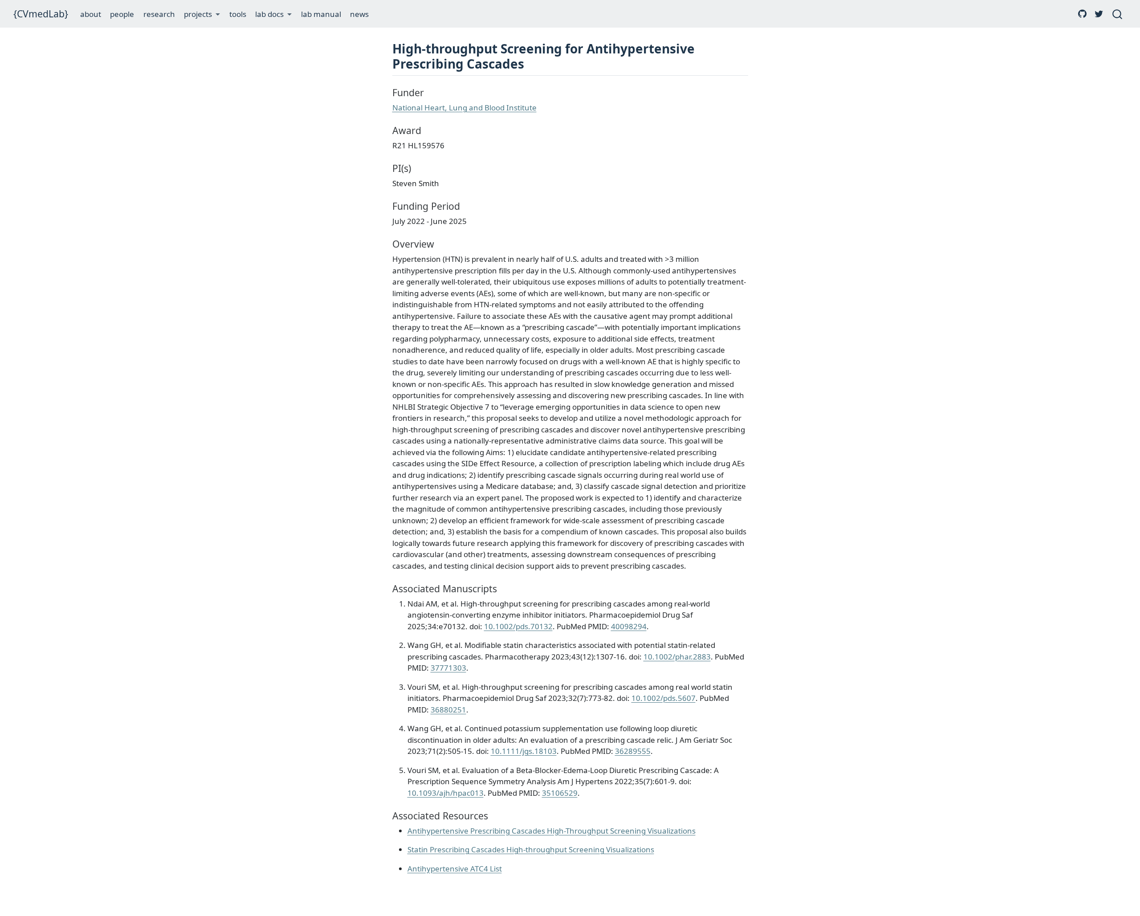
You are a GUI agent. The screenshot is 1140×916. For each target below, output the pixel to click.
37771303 (448, 668)
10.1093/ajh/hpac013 (445, 793)
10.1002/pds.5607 (663, 698)
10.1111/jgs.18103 (524, 751)
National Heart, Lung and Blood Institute (464, 107)
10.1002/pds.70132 (518, 626)
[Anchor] (532, 63)
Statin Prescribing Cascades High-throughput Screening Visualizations (530, 849)
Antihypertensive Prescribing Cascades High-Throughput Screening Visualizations (551, 831)
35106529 (560, 793)
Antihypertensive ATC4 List (454, 868)
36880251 (448, 709)
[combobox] (1118, 13)
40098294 (629, 626)
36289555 (633, 751)
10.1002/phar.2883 (677, 656)
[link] (202, 14)
